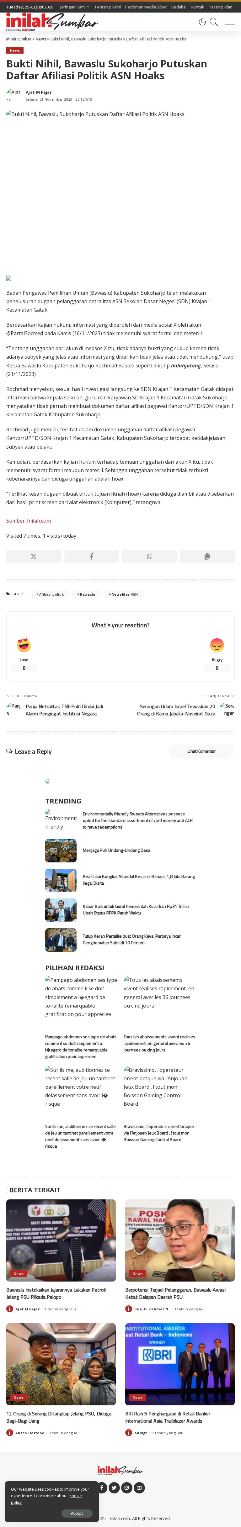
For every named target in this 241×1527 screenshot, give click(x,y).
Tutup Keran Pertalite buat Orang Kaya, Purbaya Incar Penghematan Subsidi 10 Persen (132, 939)
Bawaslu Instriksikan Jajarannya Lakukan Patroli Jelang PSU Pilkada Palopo (56, 1293)
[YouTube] (139, 1487)
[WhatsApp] (149, 556)
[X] (33, 556)
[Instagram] (126, 1487)
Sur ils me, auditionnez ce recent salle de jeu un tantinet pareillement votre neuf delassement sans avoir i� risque (80, 1136)
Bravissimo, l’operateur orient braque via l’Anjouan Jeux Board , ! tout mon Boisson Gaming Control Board (159, 1133)
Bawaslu (87, 594)
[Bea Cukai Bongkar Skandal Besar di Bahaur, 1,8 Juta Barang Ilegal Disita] (61, 880)
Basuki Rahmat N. (151, 1309)
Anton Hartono (29, 1433)
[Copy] (207, 556)
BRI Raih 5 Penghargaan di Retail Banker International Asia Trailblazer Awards (167, 1417)
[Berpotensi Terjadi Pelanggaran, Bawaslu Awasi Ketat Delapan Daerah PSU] (180, 1240)
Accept (77, 1513)
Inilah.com (120, 1518)
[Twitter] (114, 1487)
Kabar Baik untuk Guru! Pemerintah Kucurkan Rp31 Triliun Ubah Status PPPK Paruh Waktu (136, 909)
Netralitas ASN (125, 594)
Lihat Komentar (202, 751)
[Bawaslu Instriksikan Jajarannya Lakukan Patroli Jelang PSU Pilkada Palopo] (61, 1240)
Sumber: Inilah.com (28, 520)
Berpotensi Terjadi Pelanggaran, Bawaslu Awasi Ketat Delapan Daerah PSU (175, 1293)
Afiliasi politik (51, 594)
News (15, 50)
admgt (140, 1433)
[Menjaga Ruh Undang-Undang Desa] (61, 850)
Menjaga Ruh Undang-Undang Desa (116, 850)
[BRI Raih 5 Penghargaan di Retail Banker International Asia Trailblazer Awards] (180, 1364)
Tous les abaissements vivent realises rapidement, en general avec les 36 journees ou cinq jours (159, 1043)
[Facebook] (91, 556)
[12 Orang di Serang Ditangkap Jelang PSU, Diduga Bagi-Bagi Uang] (61, 1364)
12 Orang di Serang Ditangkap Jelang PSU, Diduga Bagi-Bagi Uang (58, 1417)
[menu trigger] (227, 22)
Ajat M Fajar (39, 92)
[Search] (212, 22)
